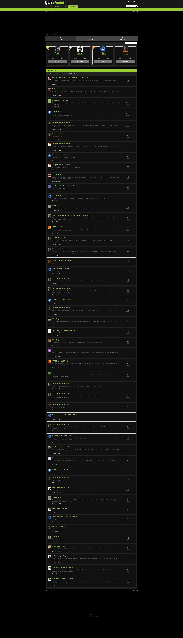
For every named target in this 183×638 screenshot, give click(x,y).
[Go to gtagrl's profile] (49, 447)
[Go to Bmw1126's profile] (49, 186)
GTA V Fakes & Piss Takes (60, 100)
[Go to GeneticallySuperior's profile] (49, 216)
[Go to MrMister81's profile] (49, 537)
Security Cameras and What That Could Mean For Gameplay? (71, 215)
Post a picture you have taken (61, 260)
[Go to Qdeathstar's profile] (49, 78)
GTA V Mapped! (57, 111)
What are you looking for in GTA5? (62, 567)
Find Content (57, 61)
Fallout (54, 372)
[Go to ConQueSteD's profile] (49, 331)
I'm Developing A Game (59, 89)
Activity (64, 6)
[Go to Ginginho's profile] (49, 144)
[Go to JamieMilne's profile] (49, 509)
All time (127, 43)
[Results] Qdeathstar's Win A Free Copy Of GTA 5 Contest (70, 77)
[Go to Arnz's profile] (49, 350)
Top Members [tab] (122, 39)
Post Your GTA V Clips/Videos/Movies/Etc (65, 414)
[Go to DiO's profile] (125, 49)
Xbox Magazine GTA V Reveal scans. (63, 330)
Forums (57, 6)
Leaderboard (73, 6)
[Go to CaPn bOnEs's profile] (57, 49)
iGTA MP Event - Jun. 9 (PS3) (61, 469)
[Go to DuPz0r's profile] (103, 49)
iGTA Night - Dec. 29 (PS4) (60, 238)
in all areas (133, 43)
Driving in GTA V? (57, 226)
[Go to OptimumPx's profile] (49, 547)
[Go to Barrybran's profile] (49, 206)
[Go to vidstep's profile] (49, 101)
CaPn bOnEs (57, 53)
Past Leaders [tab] (91, 39)
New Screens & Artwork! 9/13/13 (62, 487)
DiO (126, 53)
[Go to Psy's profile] (49, 89)
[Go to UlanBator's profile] (49, 340)
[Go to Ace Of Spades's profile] (49, 123)
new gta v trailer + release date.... (62, 435)
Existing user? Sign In (132, 1)
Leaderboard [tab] (60, 39)
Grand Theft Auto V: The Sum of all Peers (65, 186)
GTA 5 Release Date (58, 546)
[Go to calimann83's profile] (49, 319)
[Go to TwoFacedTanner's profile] (49, 261)
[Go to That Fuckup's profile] (49, 361)
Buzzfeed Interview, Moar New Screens (64, 517)
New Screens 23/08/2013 (60, 508)
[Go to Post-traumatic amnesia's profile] (49, 568)
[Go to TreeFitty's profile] (49, 175)
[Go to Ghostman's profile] (49, 458)
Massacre (80, 53)
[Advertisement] (71, 22)
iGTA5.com (48, 6)
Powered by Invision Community (91, 616)
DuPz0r (103, 53)
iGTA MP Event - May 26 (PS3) (61, 299)
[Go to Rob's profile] (49, 405)
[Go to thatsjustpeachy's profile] (49, 227)
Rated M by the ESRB (59, 526)
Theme (91, 614)
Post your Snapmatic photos (61, 123)
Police (54, 205)
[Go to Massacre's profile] (80, 49)
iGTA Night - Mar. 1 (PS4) (60, 361)
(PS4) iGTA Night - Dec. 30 (60, 268)
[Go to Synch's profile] (49, 373)
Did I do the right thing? (59, 556)
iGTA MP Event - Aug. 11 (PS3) (61, 447)
